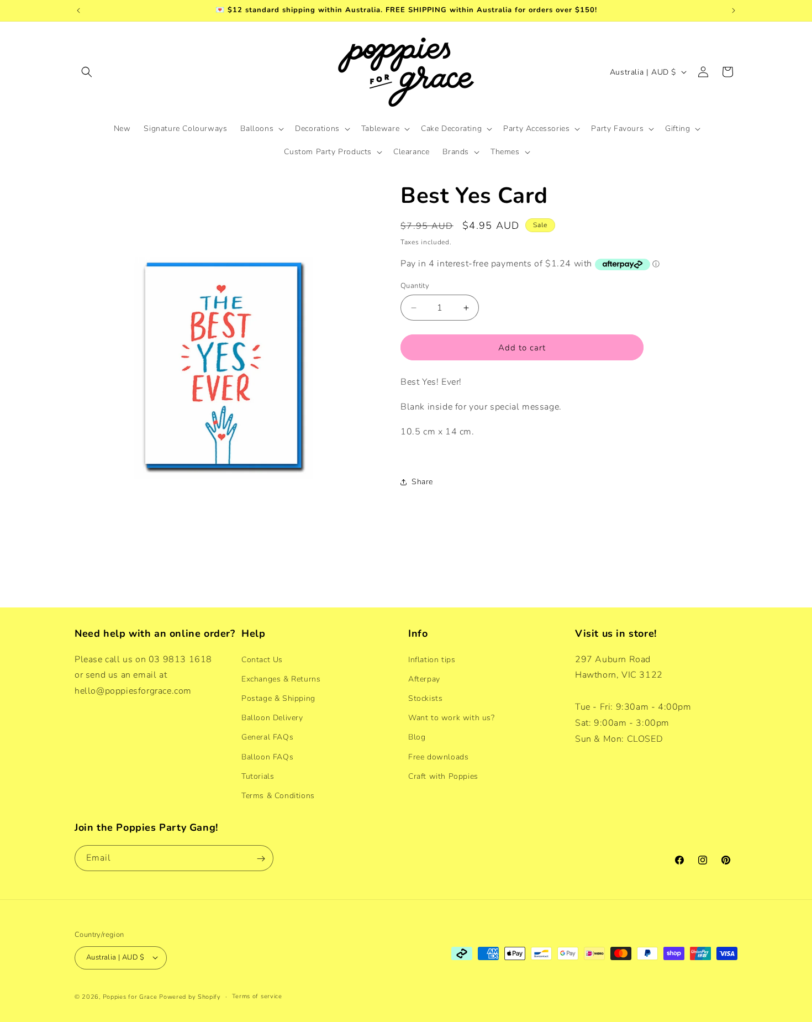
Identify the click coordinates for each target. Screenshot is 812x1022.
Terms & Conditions (278, 795)
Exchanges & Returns (280, 678)
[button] (87, 72)
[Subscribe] (261, 859)
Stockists (425, 698)
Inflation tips (431, 659)
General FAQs (267, 737)
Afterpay (424, 678)
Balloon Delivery (272, 717)
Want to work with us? (451, 717)
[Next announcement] (733, 10)
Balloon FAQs (267, 756)
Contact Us (262, 659)
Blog (416, 737)
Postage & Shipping (278, 698)
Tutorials (257, 776)
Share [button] (422, 481)
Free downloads (438, 756)
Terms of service (257, 996)
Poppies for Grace (130, 996)
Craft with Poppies (443, 776)
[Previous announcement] (78, 10)
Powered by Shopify (190, 996)
